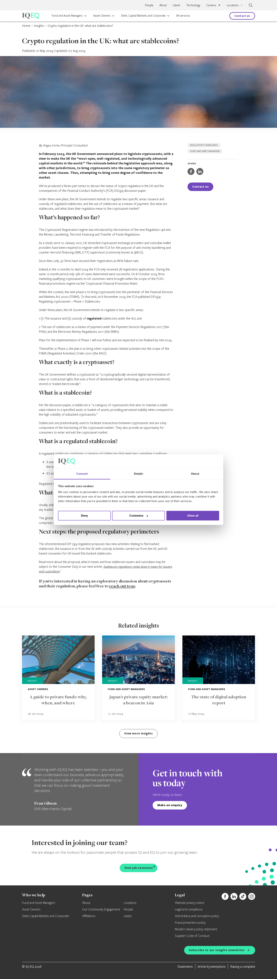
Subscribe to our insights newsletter (217, 950)
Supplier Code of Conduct (192, 936)
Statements (185, 966)
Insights (39, 25)
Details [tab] (138, 473)
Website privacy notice (189, 903)
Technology (193, 5)
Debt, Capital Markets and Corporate (143, 15)
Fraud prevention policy (190, 923)
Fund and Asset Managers (67, 15)
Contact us (242, 16)
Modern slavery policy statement (196, 929)
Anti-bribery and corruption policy (197, 916)
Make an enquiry (169, 805)
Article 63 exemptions (211, 966)
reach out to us (122, 586)
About (163, 5)
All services (183, 15)
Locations (130, 903)
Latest (176, 5)
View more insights (138, 733)
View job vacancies (138, 868)
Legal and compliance (189, 909)
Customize (136, 515)
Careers (211, 5)
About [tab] (195, 473)
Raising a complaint (242, 966)
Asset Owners (102, 15)
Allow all (192, 515)
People (149, 5)
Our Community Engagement (101, 909)
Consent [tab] (82, 473)
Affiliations (88, 916)
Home (26, 25)
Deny (84, 515)
